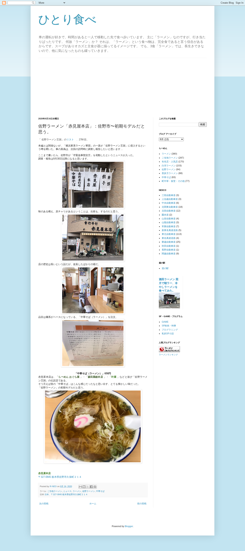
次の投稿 (43, 503)
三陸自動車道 (169, 195)
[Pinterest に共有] (95, 487)
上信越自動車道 (170, 199)
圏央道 (165, 214)
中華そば (100, 491)
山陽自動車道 (169, 222)
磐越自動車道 (169, 242)
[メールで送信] (80, 487)
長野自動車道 (169, 249)
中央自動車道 (169, 203)
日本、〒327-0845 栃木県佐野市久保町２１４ (66, 494)
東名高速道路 (169, 238)
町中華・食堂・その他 (173, 181)
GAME (165, 322)
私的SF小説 (168, 333)
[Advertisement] (122, 85)
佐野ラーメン (88, 491)
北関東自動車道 (170, 207)
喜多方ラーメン (170, 173)
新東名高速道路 (170, 230)
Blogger (129, 526)
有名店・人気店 (170, 161)
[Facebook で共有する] (91, 487)
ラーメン (77, 491)
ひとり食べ (67, 19)
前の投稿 (141, 503)
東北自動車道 (169, 234)
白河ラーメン (169, 165)
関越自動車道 (169, 253)
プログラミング (170, 329)
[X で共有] (88, 487)
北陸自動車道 (169, 210)
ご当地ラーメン (54, 491)
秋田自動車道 (169, 246)
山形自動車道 (169, 218)
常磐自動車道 (169, 226)
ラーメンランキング (168, 354)
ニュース (67, 491)
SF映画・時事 (169, 325)
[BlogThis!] (84, 487)
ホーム (92, 503)
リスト (70, 139)
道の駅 (165, 268)
